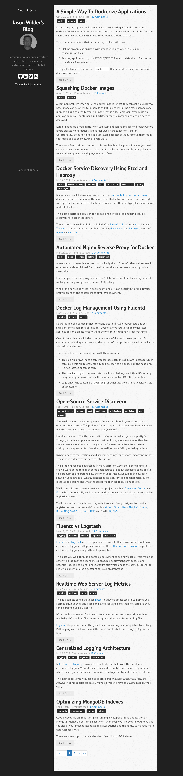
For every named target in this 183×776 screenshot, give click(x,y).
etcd (101, 184)
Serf (72, 511)
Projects (31, 10)
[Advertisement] (28, 126)
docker (61, 21)
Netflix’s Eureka (138, 507)
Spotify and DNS (85, 511)
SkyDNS (113, 511)
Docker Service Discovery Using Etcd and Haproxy (101, 171)
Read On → (64, 79)
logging (61, 317)
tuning (91, 711)
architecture (112, 184)
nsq (141, 411)
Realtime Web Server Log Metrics (93, 583)
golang (71, 21)
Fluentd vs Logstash (78, 525)
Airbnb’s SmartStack (116, 507)
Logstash (76, 542)
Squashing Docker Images (85, 87)
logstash (96, 535)
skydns (61, 415)
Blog (20, 10)
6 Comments (97, 707)
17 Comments (98, 180)
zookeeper (101, 411)
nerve (59, 232)
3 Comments (99, 313)
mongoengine (77, 711)
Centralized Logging (71, 664)
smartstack (127, 184)
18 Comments (102, 93)
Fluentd (60, 542)
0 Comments (98, 589)
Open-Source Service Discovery (91, 401)
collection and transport (125, 546)
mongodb (62, 711)
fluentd (72, 317)
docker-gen (63, 188)
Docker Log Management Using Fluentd (100, 307)
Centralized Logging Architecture (93, 647)
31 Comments (100, 406)
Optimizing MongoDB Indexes (89, 701)
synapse (73, 232)
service (81, 257)
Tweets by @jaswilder (28, 84)
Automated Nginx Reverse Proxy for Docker (105, 247)
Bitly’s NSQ (62, 511)
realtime (73, 535)
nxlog (93, 593)
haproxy (91, 184)
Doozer (142, 488)
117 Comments (100, 252)
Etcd (58, 492)
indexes (101, 711)
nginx (81, 21)
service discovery (75, 184)
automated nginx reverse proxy (129, 195)
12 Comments (100, 16)
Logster (60, 625)
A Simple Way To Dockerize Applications (101, 11)
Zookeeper (62, 228)
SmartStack (117, 224)
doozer (80, 411)
